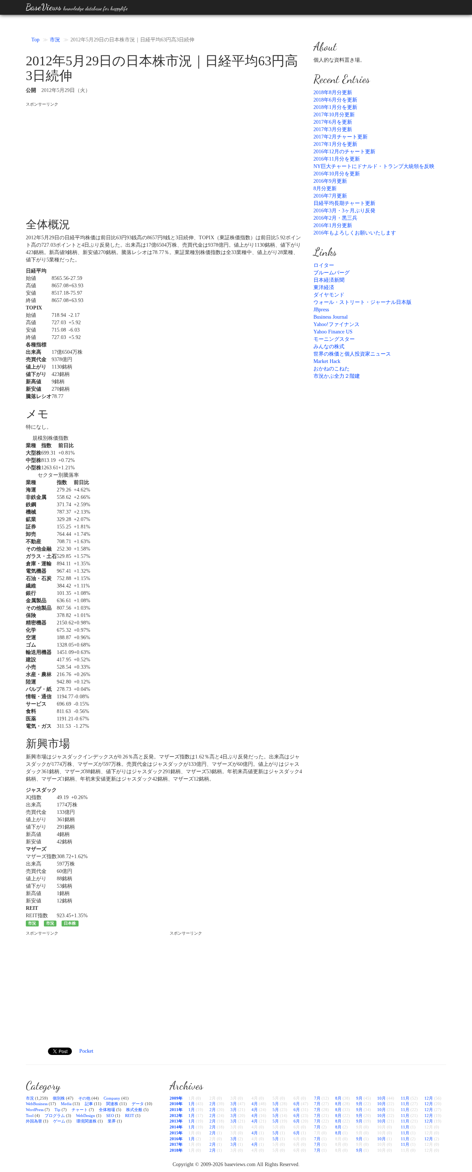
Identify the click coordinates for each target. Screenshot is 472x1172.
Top (35, 39)
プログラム (55, 1115)
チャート (80, 1109)
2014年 (176, 1127)
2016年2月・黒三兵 (335, 218)
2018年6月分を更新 (335, 100)
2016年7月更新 (330, 196)
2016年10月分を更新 (336, 174)
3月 (233, 1103)
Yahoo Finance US (333, 332)
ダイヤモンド (328, 295)
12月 (428, 1098)
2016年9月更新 (330, 181)
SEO (110, 1115)
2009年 (176, 1098)
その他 (84, 1098)
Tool (30, 1115)
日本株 (70, 923)
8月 (338, 1098)
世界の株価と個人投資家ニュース (352, 354)
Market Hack (326, 361)
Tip (57, 1109)
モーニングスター (334, 339)
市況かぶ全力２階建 (336, 376)
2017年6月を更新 (332, 122)
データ (138, 1103)
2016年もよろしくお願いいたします (354, 233)
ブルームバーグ (331, 272)
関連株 (112, 1103)
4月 (254, 1103)
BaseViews (77, 7)
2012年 (176, 1115)
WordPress (35, 1109)
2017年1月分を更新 (335, 144)
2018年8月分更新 (332, 92)
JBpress (321, 309)
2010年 (176, 1103)
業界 (112, 1121)
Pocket (86, 1051)
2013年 (176, 1121)
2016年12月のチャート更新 (344, 151)
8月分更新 (325, 188)
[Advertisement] (164, 159)
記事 (89, 1103)
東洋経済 (323, 287)
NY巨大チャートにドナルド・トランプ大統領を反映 (373, 166)
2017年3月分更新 (332, 129)
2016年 (176, 1139)
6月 (297, 1103)
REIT (129, 1115)
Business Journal (330, 317)
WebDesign (85, 1115)
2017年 (176, 1144)
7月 (317, 1098)
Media (66, 1103)
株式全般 (134, 1109)
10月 (381, 1098)
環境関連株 (86, 1121)
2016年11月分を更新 (336, 159)
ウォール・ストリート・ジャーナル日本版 (362, 302)
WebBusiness (37, 1103)
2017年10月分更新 (334, 114)
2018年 (176, 1150)
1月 (191, 1103)
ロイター (323, 265)
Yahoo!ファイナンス (336, 324)
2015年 (176, 1133)
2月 (212, 1103)
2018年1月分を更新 (335, 107)
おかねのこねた (331, 368)
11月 (405, 1098)
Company (112, 1098)
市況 (55, 39)
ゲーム (59, 1121)
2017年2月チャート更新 (340, 137)
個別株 (59, 1098)
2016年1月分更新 (332, 225)
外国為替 (34, 1121)
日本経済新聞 (328, 280)
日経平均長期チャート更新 (344, 203)
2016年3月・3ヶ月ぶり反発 (344, 210)
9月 (359, 1098)
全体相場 (107, 1109)
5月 (276, 1103)
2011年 (176, 1109)
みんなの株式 (328, 346)
